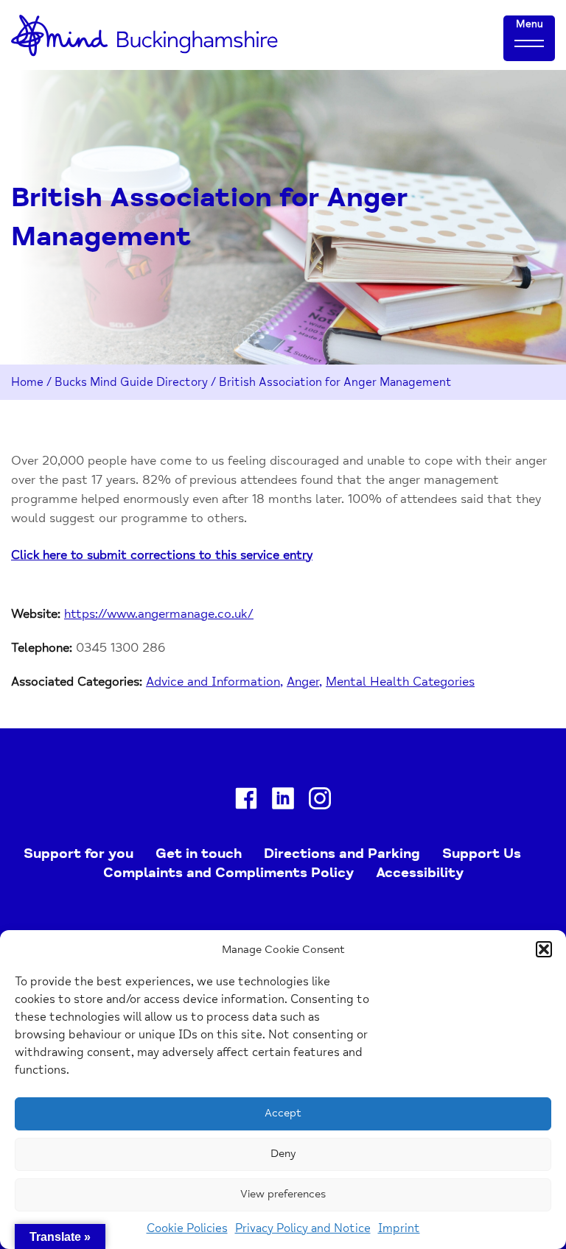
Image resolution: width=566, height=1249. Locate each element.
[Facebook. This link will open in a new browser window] (246, 801)
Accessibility (420, 873)
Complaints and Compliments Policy (228, 873)
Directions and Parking (342, 853)
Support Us (481, 853)
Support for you (78, 853)
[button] (544, 949)
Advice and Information (213, 681)
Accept (283, 1113)
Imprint (399, 1228)
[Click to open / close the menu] (529, 42)
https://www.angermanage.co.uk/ (159, 614)
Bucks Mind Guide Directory (131, 382)
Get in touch (199, 853)
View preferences (283, 1194)
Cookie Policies (187, 1228)
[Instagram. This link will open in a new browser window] (320, 801)
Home (27, 382)
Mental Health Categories (400, 681)
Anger (303, 681)
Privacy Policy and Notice (303, 1228)
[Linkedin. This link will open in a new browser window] (283, 801)
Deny (283, 1154)
